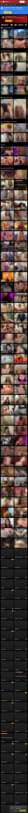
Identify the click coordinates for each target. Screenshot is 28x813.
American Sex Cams (8, 27)
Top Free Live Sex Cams (7, 51)
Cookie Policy (18, 808)
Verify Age (7, 12)
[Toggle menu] (1, 2)
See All (25, 27)
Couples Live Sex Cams (7, 74)
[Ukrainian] (15, 25)
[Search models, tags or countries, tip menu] (26, 5)
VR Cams (3, 145)
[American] (11, 25)
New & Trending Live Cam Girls (9, 121)
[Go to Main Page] (8, 1)
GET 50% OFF (8, 20)
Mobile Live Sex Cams (6, 97)
